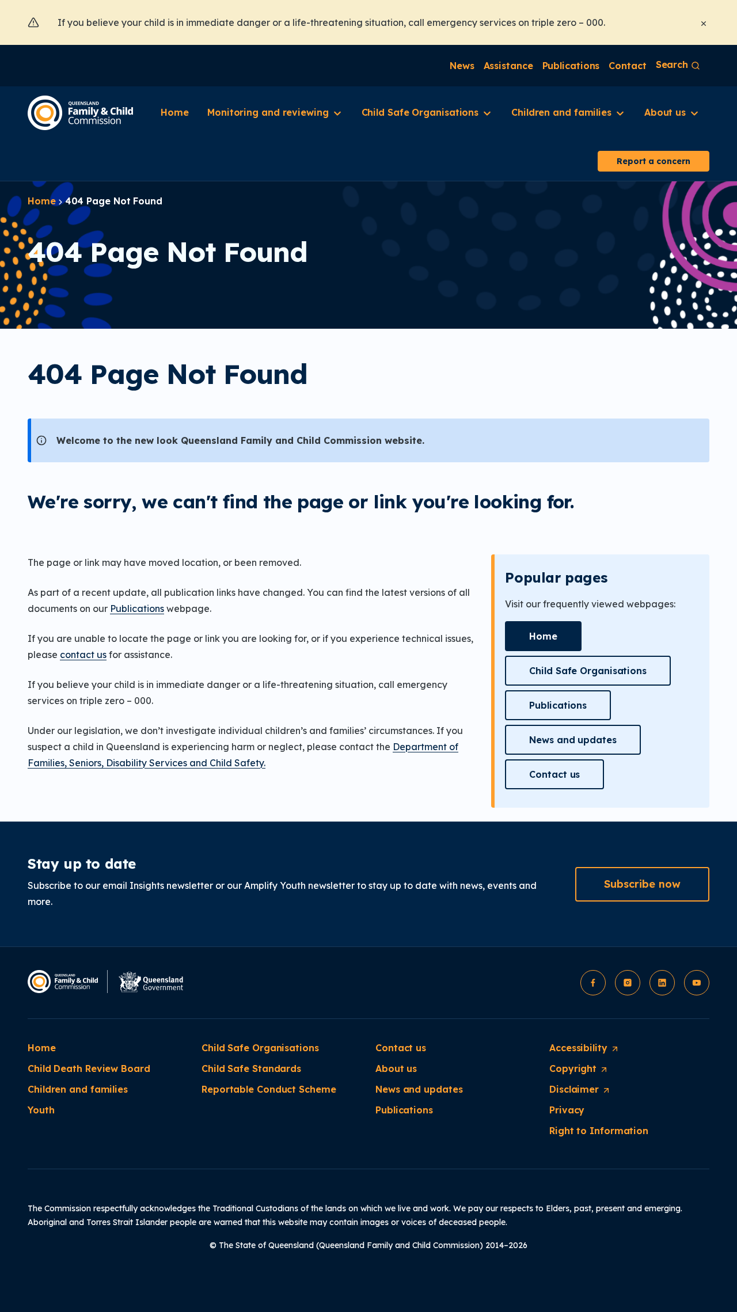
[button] (543, 636)
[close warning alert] (703, 22)
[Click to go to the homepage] (80, 113)
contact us (83, 654)
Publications (137, 608)
